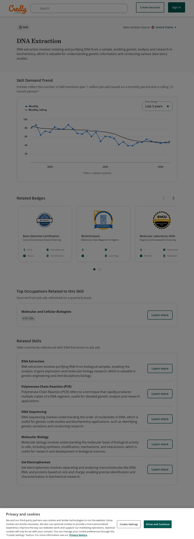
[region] (97, 523)
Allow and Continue (157, 524)
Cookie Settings (129, 524)
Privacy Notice (78, 535)
